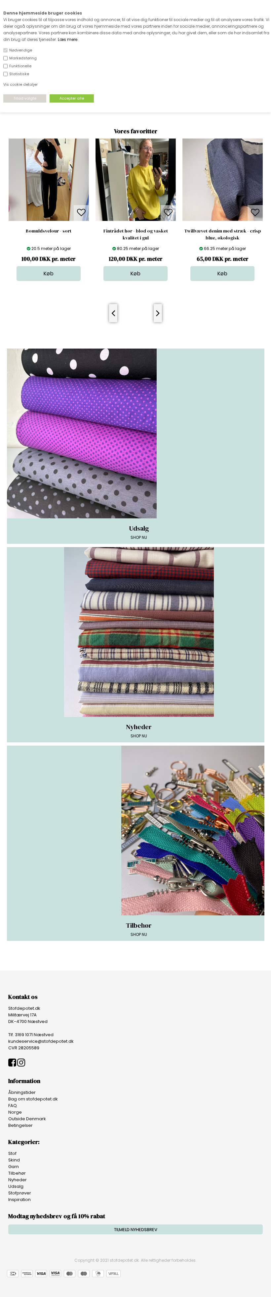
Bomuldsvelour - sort (48, 231)
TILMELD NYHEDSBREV (135, 1229)
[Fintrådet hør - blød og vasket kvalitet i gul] (136, 219)
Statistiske (19, 74)
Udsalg (15, 1186)
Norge (15, 1112)
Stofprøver (19, 1193)
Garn (13, 1166)
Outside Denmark (27, 1119)
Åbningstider (22, 1092)
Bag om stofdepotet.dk (33, 1099)
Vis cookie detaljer (20, 84)
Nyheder (17, 1180)
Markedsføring (23, 58)
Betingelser (20, 1125)
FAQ (12, 1105)
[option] (49, 210)
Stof (12, 1153)
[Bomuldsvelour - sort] (49, 219)
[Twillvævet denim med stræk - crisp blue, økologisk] (222, 219)
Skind (14, 1160)
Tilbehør (17, 1173)
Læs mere (67, 39)
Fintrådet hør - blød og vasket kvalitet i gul (135, 234)
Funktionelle (20, 66)
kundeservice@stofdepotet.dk (41, 1041)
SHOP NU (139, 532)
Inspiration (19, 1199)
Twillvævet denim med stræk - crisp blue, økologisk (222, 234)
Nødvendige (20, 50)
